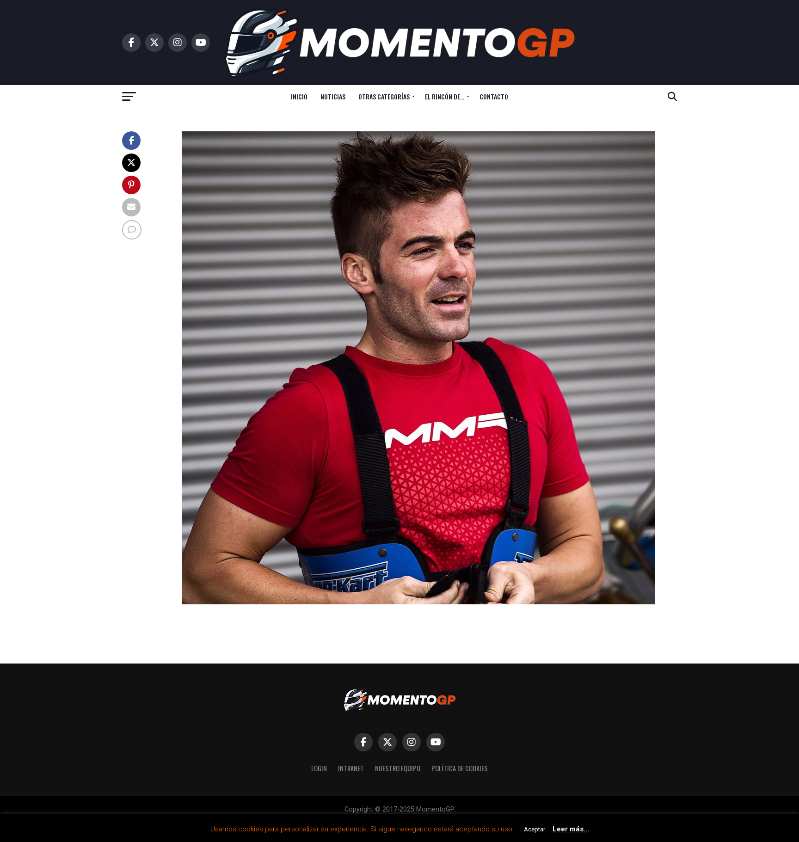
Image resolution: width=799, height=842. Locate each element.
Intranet (351, 768)
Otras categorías (384, 96)
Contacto (493, 96)
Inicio (299, 96)
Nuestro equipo (397, 768)
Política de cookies (459, 768)
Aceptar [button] (534, 829)
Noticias (332, 96)
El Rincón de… (444, 96)
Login (319, 768)
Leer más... (571, 829)
